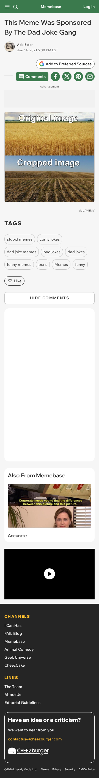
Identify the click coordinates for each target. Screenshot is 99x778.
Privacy (56, 769)
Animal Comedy (19, 649)
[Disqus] (49, 387)
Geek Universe (17, 657)
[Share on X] (67, 76)
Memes (61, 264)
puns (42, 264)
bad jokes (52, 251)
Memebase (51, 6)
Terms (45, 769)
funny (80, 264)
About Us (12, 694)
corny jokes (50, 239)
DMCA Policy (86, 769)
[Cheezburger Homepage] (49, 752)
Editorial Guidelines (22, 702)
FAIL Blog (13, 633)
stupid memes (19, 239)
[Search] (15, 6)
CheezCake (14, 665)
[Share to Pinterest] (78, 76)
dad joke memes (21, 251)
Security (69, 769)
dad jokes (76, 251)
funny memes (19, 264)
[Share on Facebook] (55, 76)
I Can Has (12, 625)
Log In (89, 6)
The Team (13, 686)
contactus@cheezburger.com (35, 739)
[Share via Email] (90, 76)
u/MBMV (89, 210)
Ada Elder (25, 45)
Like (17, 280)
